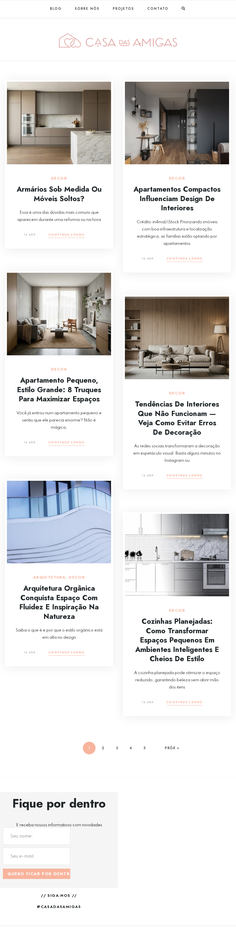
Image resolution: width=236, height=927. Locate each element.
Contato (157, 8)
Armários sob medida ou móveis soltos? (59, 194)
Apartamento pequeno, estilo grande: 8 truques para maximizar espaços (59, 389)
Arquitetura (49, 577)
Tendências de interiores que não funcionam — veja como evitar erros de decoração (177, 418)
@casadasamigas (59, 906)
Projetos (123, 8)
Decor (59, 178)
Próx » (172, 748)
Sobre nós (87, 8)
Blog (56, 8)
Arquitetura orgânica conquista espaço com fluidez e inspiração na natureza (59, 602)
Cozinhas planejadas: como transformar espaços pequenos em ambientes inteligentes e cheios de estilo (177, 640)
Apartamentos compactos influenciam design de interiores (177, 198)
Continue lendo (66, 235)
